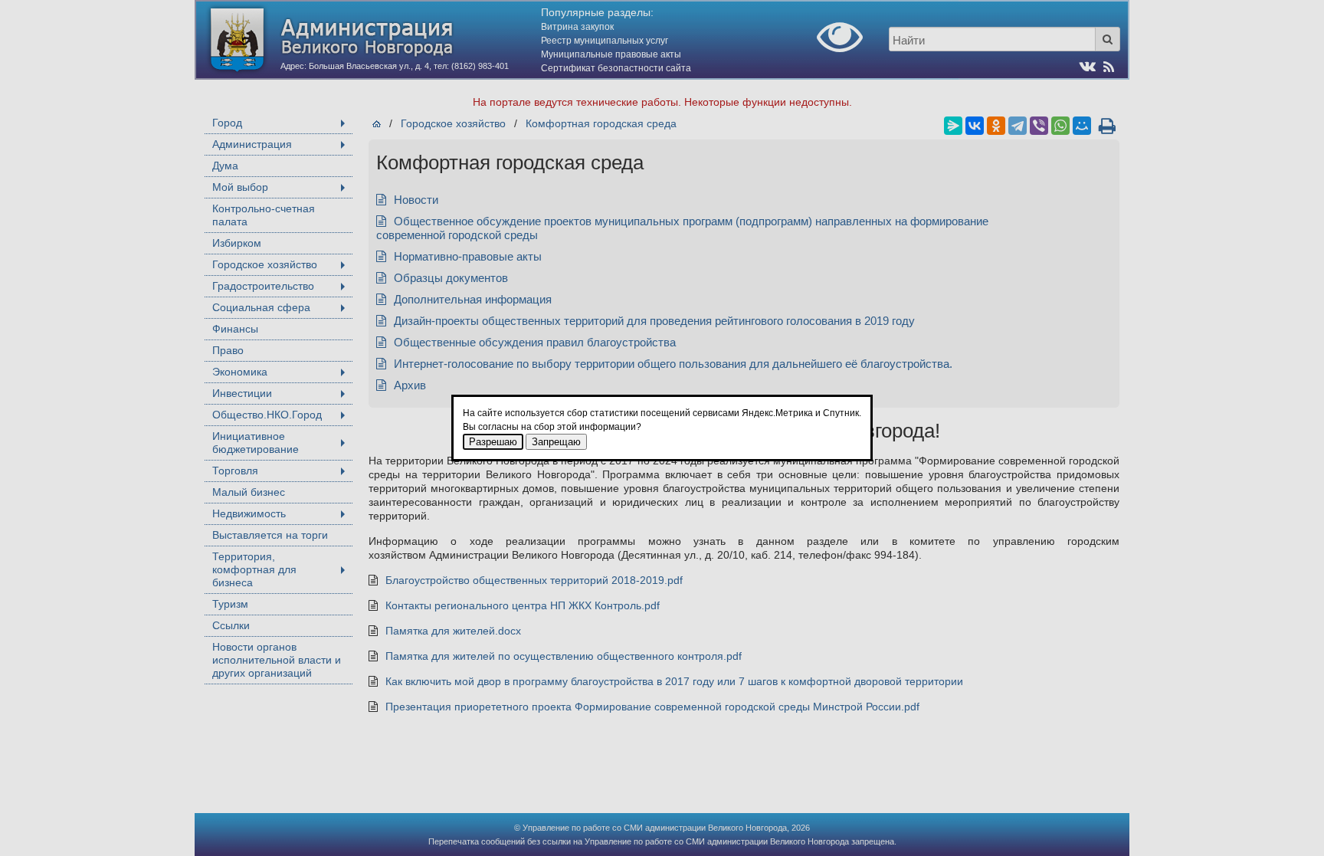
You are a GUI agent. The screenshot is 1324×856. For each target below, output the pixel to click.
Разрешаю (493, 442)
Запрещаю (556, 442)
